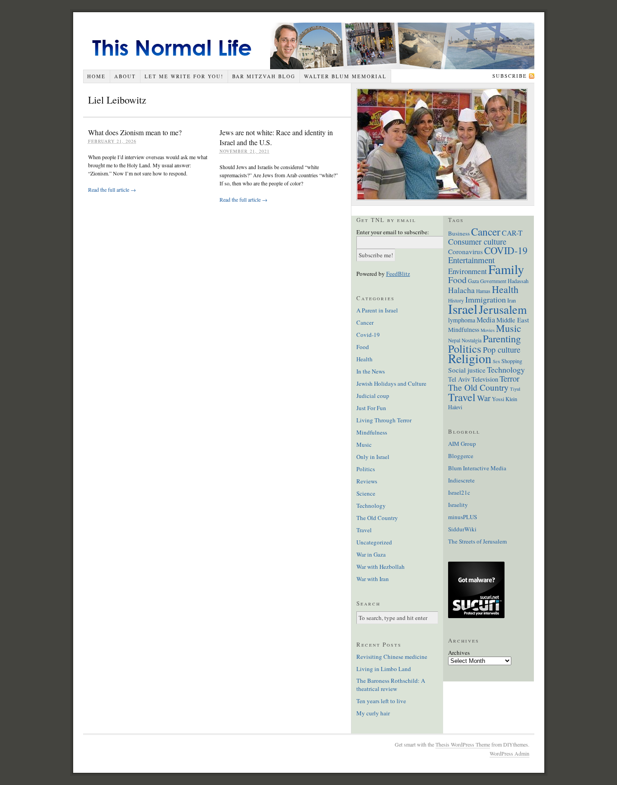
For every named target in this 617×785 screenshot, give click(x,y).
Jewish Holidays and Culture (391, 383)
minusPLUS (462, 517)
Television (485, 379)
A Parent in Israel (377, 310)
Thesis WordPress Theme (462, 744)
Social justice (467, 369)
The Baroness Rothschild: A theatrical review (390, 684)
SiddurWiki (462, 529)
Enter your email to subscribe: (392, 232)
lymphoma (461, 320)
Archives (459, 652)
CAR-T (512, 232)
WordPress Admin (509, 753)
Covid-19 (368, 335)
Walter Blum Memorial (345, 76)
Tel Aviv (459, 379)
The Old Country (377, 518)
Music (364, 444)
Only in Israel (372, 457)
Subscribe (509, 75)
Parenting (502, 338)
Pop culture (501, 349)
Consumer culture (477, 241)
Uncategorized (374, 542)
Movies (488, 330)
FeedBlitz (398, 274)
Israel (462, 308)
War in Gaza (371, 554)
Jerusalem (503, 309)
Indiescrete (461, 480)
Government (493, 281)
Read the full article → (112, 189)
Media (486, 320)
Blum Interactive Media (477, 468)
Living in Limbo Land (383, 669)
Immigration (485, 299)
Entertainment (471, 259)
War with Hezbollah (380, 567)
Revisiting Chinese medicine (391, 657)
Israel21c (459, 492)
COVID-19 (506, 250)
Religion (469, 358)
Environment (467, 271)
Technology (371, 505)
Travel (364, 530)
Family (506, 269)
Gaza (473, 280)
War (484, 397)
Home (96, 76)
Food (362, 347)
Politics (365, 469)
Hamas (483, 291)
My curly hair (373, 713)
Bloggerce (460, 456)
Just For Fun (371, 408)
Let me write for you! (184, 76)
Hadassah (518, 280)
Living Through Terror (383, 420)
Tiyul (515, 389)
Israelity (458, 505)
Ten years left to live (381, 701)
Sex (496, 361)
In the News (370, 371)
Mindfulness (371, 432)
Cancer (365, 322)
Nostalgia (471, 340)
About (125, 76)
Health (364, 359)
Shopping (511, 360)
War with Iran (372, 579)
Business (459, 233)
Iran (511, 300)
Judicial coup (372, 396)
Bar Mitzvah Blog (263, 76)
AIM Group (462, 444)
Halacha (461, 290)
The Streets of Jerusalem (477, 541)
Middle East (512, 319)
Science (365, 493)
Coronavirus (465, 251)
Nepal (454, 340)
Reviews (366, 481)
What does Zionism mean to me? (135, 132)
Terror (509, 378)
